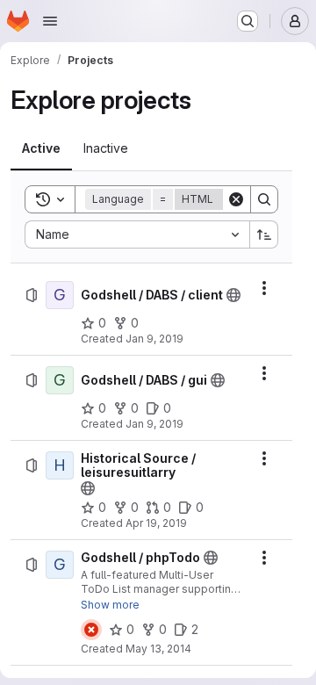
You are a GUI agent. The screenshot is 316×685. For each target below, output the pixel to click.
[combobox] (137, 234)
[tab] (41, 148)
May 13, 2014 (158, 648)
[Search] (264, 199)
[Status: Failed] (91, 629)
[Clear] (236, 199)
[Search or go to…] (247, 21)
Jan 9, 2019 (154, 338)
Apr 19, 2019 (156, 523)
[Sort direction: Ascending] (264, 234)
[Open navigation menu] (50, 21)
